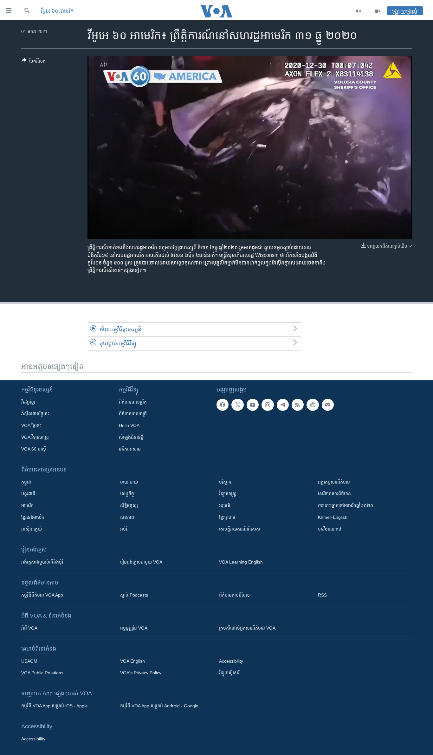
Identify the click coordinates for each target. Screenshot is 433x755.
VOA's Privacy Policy (140, 672)
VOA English (132, 661)
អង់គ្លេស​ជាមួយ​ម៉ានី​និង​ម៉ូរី (42, 562)
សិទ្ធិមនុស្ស (129, 505)
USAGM (29, 661)
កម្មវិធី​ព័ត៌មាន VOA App (42, 595)
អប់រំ (123, 528)
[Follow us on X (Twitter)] (237, 405)
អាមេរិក (27, 505)
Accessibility (231, 661)
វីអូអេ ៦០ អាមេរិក (57, 11)
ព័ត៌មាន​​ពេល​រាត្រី (133, 413)
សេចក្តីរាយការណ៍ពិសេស (239, 528)
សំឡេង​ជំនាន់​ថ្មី (131, 437)
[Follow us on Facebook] (223, 405)
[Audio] (358, 11)
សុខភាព (127, 517)
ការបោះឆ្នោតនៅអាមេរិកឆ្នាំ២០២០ (345, 505)
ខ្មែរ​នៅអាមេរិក (32, 517)
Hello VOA (129, 425)
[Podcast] (313, 405)
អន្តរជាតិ (28, 493)
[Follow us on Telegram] (283, 405)
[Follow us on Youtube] (253, 405)
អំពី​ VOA (29, 628)
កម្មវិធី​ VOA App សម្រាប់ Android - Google (159, 705)
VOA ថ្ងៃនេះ (31, 425)
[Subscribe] (328, 405)
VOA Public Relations (42, 672)
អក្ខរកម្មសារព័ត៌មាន (334, 481)
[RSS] (298, 405)
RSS (322, 595)
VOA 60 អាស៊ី (33, 448)
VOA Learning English (241, 562)
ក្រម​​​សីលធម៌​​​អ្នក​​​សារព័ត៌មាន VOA (247, 628)
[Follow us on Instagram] (268, 405)
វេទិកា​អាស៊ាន (130, 448)
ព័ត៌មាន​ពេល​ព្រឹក (133, 401)
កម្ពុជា (26, 481)
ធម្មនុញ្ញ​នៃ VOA (133, 628)
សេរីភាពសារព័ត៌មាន (334, 493)
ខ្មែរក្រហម (227, 517)
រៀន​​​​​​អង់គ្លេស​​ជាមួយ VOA (141, 562)
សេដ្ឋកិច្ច (127, 493)
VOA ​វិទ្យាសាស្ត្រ (35, 437)
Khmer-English (332, 517)
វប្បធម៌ (224, 505)
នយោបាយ (129, 481)
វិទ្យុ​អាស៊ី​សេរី (229, 672)
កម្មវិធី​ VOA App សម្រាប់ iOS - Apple (54, 705)
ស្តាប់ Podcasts (134, 595)
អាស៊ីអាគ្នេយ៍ (31, 528)
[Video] (377, 11)
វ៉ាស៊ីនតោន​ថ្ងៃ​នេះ (35, 413)
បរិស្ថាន (225, 481)
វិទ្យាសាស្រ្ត (227, 493)
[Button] (34, 62)
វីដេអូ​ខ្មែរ (28, 401)
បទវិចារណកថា (330, 528)
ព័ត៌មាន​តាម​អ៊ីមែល (234, 595)
